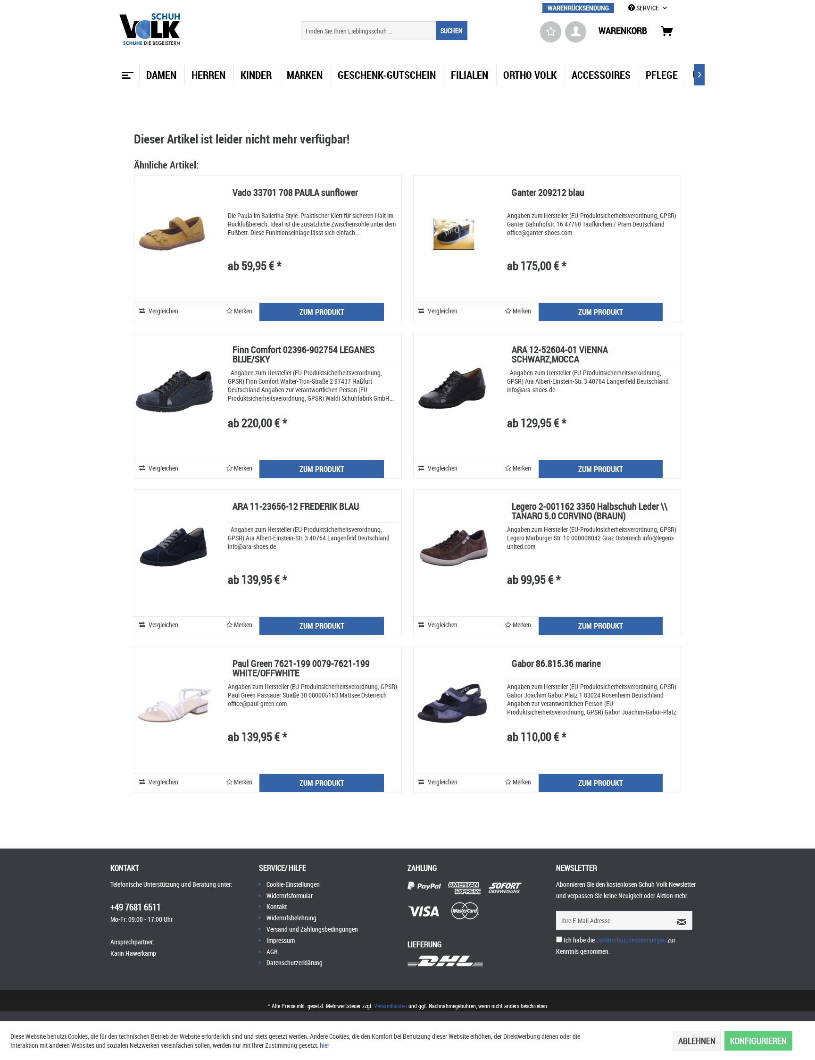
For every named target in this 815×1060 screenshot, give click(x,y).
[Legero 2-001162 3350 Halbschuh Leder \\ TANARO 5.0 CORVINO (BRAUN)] (454, 548)
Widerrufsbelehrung (291, 917)
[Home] (126, 72)
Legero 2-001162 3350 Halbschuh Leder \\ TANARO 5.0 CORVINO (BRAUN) (589, 512)
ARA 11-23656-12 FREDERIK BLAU (296, 507)
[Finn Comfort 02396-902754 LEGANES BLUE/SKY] (174, 391)
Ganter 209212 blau (548, 193)
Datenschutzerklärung (294, 962)
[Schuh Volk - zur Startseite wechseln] (151, 29)
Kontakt (276, 906)
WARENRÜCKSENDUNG (578, 7)
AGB (272, 951)
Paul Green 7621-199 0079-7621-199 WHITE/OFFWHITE (301, 669)
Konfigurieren (758, 1040)
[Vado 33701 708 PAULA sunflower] (174, 234)
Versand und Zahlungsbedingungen (312, 929)
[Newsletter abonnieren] (678, 920)
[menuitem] (578, 8)
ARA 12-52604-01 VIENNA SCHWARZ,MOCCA (560, 355)
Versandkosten (390, 1006)
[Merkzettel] (550, 31)
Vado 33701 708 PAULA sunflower (295, 193)
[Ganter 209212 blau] (454, 234)
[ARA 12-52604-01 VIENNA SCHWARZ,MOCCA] (454, 391)
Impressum (280, 940)
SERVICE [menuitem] (647, 7)
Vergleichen (162, 310)
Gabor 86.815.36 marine (556, 664)
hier (324, 1045)
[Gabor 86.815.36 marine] (454, 705)
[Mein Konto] (575, 31)
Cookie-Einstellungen (293, 884)
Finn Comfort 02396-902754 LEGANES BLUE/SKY (304, 355)
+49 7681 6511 (135, 907)
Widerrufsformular (289, 895)
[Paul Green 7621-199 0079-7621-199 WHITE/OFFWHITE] (174, 705)
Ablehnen (696, 1040)
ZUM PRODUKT (321, 312)
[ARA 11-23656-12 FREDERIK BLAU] (174, 548)
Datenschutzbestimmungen (631, 939)
